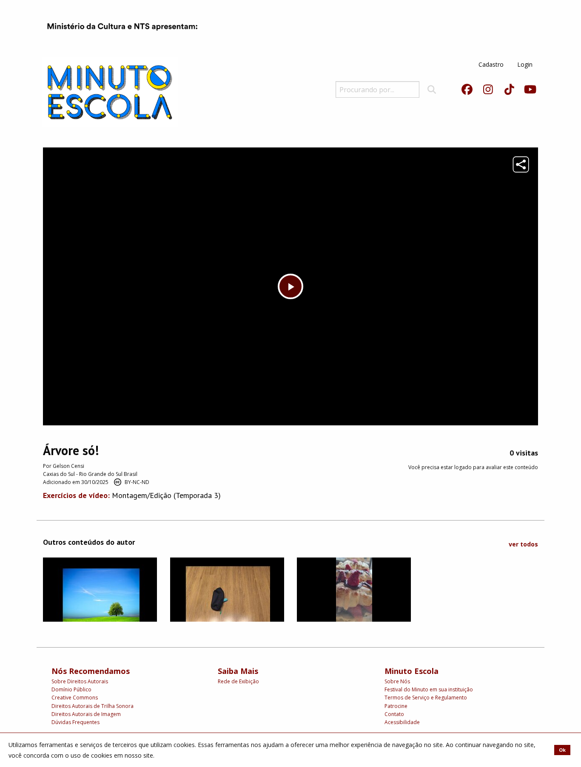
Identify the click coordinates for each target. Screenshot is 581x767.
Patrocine (395, 706)
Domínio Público (71, 689)
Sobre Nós (397, 681)
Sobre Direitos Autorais (79, 681)
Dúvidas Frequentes (75, 722)
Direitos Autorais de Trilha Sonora (92, 706)
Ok (562, 750)
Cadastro (491, 64)
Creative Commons (74, 697)
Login (525, 64)
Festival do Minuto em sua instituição (428, 689)
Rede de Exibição (238, 681)
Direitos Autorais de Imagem (86, 714)
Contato (394, 714)
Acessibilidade (402, 722)
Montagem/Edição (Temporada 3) (166, 495)
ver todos (523, 544)
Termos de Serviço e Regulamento (425, 697)
